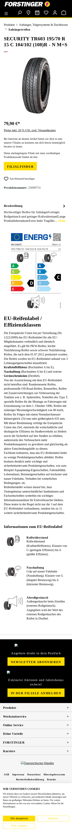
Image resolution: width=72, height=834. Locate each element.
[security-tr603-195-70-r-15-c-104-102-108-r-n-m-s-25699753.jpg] (36, 85)
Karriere (9, 751)
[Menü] (7, 12)
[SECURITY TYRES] (36, 52)
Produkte (9, 24)
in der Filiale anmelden (36, 693)
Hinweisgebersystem (54, 774)
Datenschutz (34, 774)
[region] (36, 85)
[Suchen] (19, 12)
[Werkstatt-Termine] (37, 12)
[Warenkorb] (63, 12)
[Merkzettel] (46, 12)
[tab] (35, 213)
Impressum (18, 774)
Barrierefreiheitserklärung (30, 779)
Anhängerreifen (19, 29)
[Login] (54, 12)
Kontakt (51, 779)
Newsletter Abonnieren (36, 662)
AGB (6, 774)
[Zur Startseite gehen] (36, 4)
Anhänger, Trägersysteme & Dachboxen (43, 24)
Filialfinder (20, 166)
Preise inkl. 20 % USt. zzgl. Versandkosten (30, 130)
